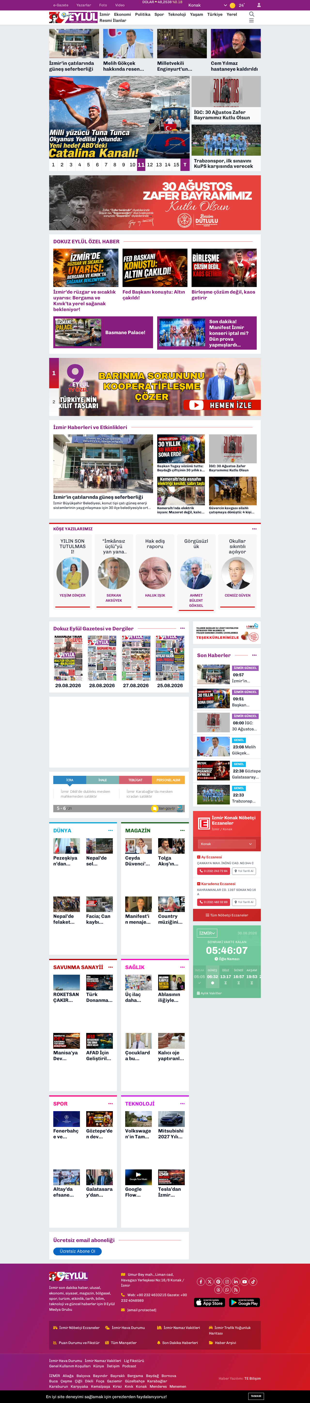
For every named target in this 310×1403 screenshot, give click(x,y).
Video (120, 5)
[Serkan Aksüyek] (114, 572)
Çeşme (66, 1381)
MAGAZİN (137, 831)
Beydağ (152, 1376)
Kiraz (117, 1386)
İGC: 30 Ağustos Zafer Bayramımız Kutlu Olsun (243, 726)
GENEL (239, 740)
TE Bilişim (252, 1378)
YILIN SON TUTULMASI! (73, 546)
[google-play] (244, 1302)
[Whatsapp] (227, 1290)
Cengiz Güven (237, 595)
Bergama (135, 1376)
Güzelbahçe (135, 1381)
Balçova (83, 1376)
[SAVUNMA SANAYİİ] (110, 967)
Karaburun (58, 1386)
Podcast (129, 1366)
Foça (100, 1381)
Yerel (232, 14)
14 (167, 165)
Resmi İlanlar (113, 20)
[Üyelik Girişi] (257, 5)
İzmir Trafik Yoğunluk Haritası (230, 1330)
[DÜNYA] (110, 830)
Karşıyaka (79, 1386)
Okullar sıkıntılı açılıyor (237, 546)
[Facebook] (201, 1282)
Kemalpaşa (100, 1386)
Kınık (129, 1386)
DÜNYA (62, 831)
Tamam (256, 1396)
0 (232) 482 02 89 (215, 902)
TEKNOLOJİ (140, 1104)
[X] (210, 1282)
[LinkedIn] (236, 1282)
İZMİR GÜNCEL (245, 668)
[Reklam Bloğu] (155, 202)
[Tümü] (182, 628)
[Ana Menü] (251, 20)
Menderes (158, 1386)
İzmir (105, 14)
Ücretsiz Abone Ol (77, 1251)
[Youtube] (244, 1282)
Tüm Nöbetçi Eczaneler (229, 915)
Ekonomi (122, 14)
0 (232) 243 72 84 (215, 871)
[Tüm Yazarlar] (254, 528)
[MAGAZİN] (182, 830)
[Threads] (218, 1290)
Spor (159, 14)
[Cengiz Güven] (237, 572)
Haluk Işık (155, 595)
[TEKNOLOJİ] (182, 1103)
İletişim (113, 1366)
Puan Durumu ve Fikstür (79, 1343)
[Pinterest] (218, 1282)
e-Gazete (60, 5)
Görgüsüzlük (196, 543)
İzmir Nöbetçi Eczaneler (79, 1328)
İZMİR (54, 1376)
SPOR (60, 1104)
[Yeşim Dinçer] (72, 572)
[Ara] (251, 14)
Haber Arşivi (225, 1343)
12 (150, 165)
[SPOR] (110, 1103)
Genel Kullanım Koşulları (70, 1366)
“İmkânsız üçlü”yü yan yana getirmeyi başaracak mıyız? (113, 546)
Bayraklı (117, 1376)
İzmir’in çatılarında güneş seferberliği (243, 678)
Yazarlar (84, 5)
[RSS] (236, 1290)
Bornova (169, 1376)
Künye (98, 1366)
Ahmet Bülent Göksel (196, 600)
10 (132, 165)
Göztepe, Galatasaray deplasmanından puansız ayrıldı (248, 774)
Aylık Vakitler (211, 993)
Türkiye (215, 14)
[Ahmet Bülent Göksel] (196, 572)
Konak (141, 1386)
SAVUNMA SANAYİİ (78, 967)
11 (141, 164)
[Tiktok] (253, 1282)
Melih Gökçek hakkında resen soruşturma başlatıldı (244, 750)
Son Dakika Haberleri (180, 1343)
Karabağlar (157, 1381)
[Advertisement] (29, 102)
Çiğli (78, 1381)
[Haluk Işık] (155, 572)
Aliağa (68, 1376)
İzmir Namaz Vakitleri (182, 1328)
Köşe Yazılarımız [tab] (73, 528)
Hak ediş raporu (155, 543)
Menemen (178, 1386)
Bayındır (100, 1376)
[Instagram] (227, 1282)
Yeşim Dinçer (72, 595)
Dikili (89, 1381)
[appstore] (209, 1302)
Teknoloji (177, 14)
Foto (103, 5)
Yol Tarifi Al (245, 871)
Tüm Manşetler (124, 1343)
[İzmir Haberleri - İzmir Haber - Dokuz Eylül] (73, 17)
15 (176, 165)
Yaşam (196, 14)
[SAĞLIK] (182, 967)
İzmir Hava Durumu (128, 1328)
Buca (53, 1381)
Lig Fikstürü (134, 1361)
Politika (142, 14)
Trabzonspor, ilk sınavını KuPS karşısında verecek (244, 798)
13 (159, 165)
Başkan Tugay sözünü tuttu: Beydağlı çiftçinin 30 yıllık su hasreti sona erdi (245, 702)
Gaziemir (114, 1381)
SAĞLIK (135, 967)
